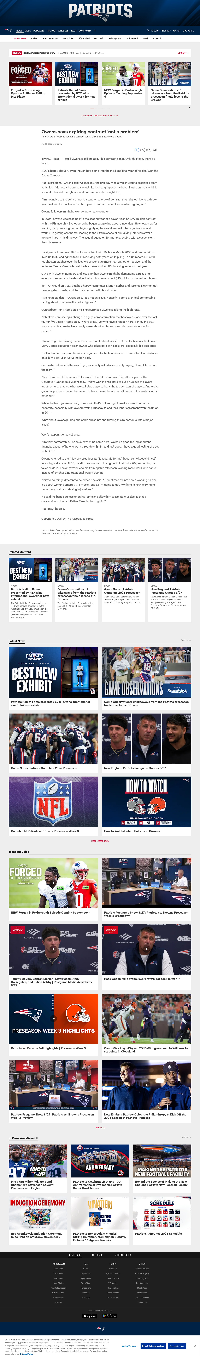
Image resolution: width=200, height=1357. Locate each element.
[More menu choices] (95, 30)
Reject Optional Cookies (153, 1346)
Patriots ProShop (142, 1269)
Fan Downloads (142, 1283)
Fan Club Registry (142, 1273)
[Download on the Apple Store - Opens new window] (89, 1316)
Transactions (86, 1288)
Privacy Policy (26, 1354)
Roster (85, 1269)
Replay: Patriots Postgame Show (39, 53)
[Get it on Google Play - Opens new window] (109, 1317)
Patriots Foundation (58, 1288)
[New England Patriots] (100, 1329)
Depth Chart (86, 1273)
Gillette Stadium (113, 1293)
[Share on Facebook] (137, 151)
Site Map (58, 1302)
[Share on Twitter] (142, 151)
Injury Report (86, 1278)
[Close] (195, 1346)
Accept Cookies (177, 1346)
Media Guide (142, 1293)
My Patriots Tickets (113, 1273)
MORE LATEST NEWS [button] (100, 841)
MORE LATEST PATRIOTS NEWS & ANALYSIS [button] (100, 116)
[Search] (148, 30)
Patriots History (58, 1293)
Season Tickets (113, 1278)
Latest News (58, 1269)
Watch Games (112, 1297)
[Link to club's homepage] (8, 30)
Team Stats (85, 1283)
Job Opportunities (142, 1297)
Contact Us (142, 1302)
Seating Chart (113, 1288)
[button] (92, 108)
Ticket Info (113, 1269)
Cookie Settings (129, 1346)
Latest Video (58, 1273)
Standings (86, 1297)
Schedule (85, 1293)
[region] (100, 1346)
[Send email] (148, 151)
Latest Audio (58, 1278)
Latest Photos (58, 1283)
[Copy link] (154, 150)
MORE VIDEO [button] (100, 1128)
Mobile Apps (142, 1288)
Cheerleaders (58, 1297)
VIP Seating (113, 1283)
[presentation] (190, 108)
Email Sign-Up (142, 1278)
